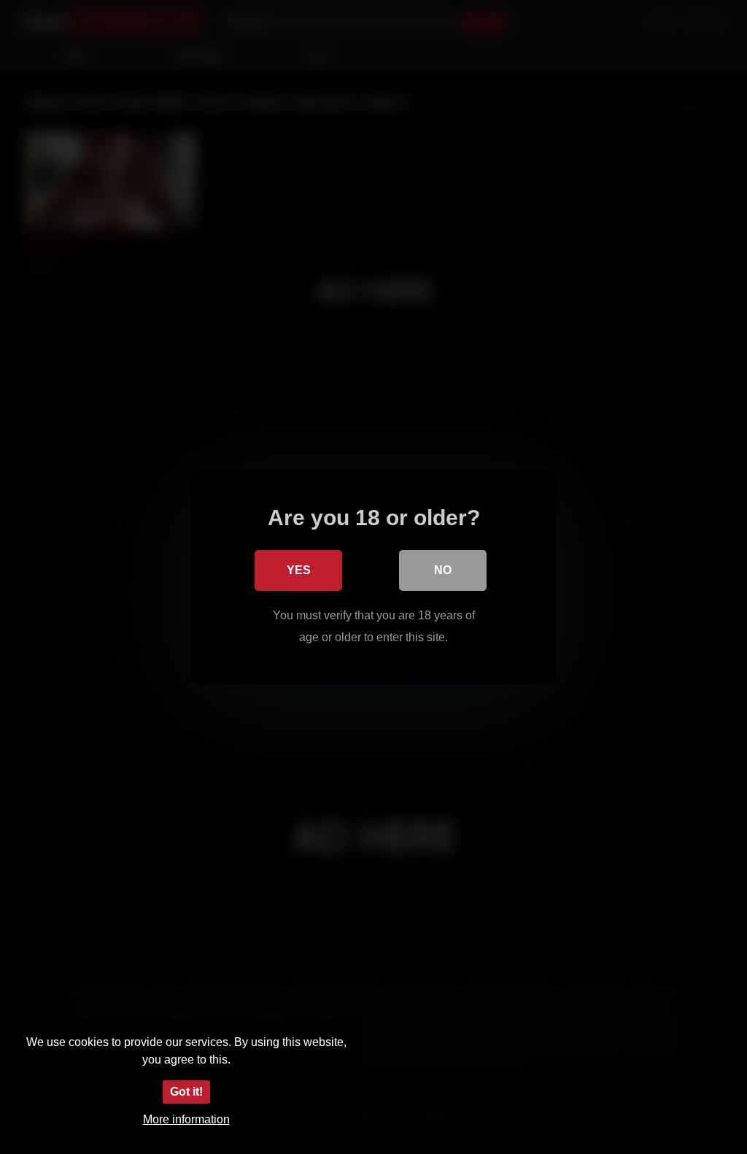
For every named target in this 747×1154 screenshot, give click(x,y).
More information (186, 1119)
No (443, 570)
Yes (299, 570)
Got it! (186, 1091)
